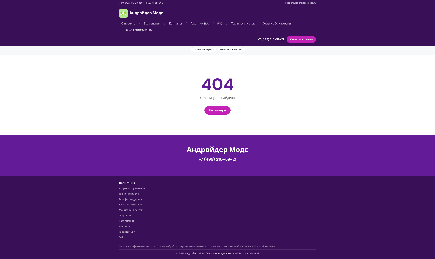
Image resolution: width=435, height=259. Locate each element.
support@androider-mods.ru (300, 2)
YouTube (237, 253)
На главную (217, 110)
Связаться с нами (301, 39)
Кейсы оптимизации (139, 30)
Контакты (175, 23)
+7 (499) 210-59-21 (271, 39)
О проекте (128, 23)
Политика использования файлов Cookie (229, 246)
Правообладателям (264, 246)
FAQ (219, 23)
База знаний (152, 23)
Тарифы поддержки (203, 49)
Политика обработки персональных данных (180, 246)
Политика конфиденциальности (136, 246)
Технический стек (243, 23)
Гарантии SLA (200, 23)
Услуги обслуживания (277, 23)
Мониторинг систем (231, 49)
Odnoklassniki (251, 253)
